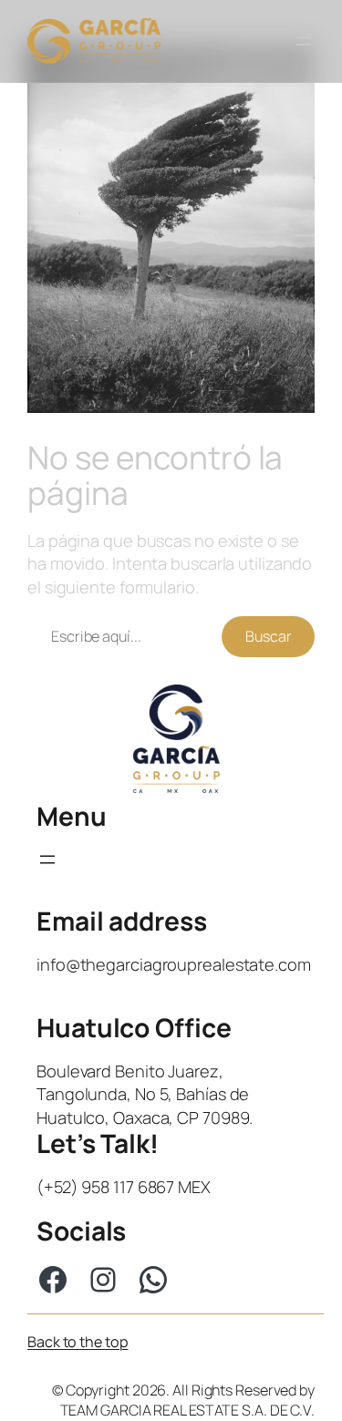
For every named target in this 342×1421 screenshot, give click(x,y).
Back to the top (78, 1342)
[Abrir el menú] (304, 41)
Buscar (268, 636)
